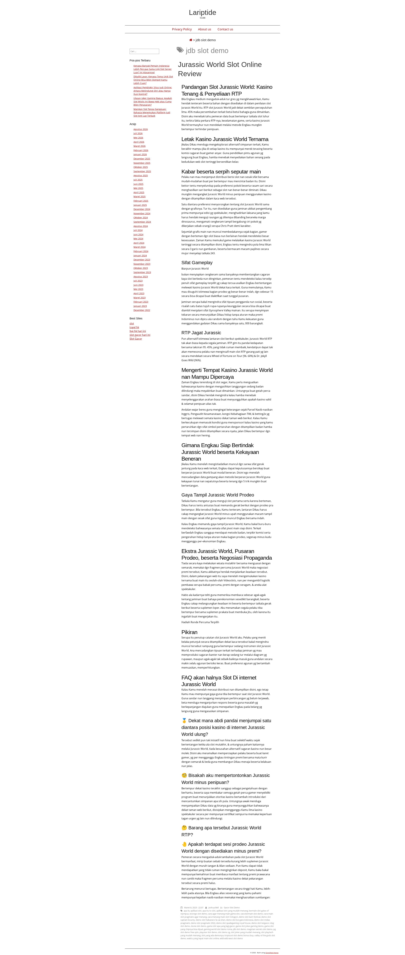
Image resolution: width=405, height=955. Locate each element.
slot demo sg (224, 932)
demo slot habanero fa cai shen (210, 919)
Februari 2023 (141, 301)
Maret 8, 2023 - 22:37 (193, 907)
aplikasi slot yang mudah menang (232, 910)
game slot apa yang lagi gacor (221, 926)
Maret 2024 (140, 246)
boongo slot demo (198, 913)
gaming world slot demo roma (218, 929)
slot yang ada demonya (213, 935)
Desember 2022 (142, 310)
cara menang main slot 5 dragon (223, 916)
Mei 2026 (138, 137)
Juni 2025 (138, 183)
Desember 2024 (142, 209)
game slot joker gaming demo (250, 926)
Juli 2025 (138, 179)
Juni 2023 (138, 284)
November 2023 (142, 263)
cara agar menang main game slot (224, 913)
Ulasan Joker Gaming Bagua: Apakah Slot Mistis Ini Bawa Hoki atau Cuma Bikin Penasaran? (153, 101)
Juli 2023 (138, 280)
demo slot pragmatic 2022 (203, 923)
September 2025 (142, 171)
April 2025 (139, 192)
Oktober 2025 (141, 167)
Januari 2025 (140, 205)
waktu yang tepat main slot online (203, 938)
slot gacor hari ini (140, 335)
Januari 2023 (140, 306)
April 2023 (139, 293)
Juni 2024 (138, 234)
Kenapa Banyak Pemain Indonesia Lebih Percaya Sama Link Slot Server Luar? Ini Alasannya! (153, 69)
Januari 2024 (140, 255)
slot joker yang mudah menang (245, 932)
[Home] (190, 40)
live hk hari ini (138, 331)
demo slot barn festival (249, 916)
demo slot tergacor (260, 923)
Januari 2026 (140, 154)
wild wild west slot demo (231, 938)
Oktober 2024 (141, 217)
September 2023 (142, 272)
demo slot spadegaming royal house (233, 923)
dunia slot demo (198, 926)
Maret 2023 (140, 297)
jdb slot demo (239, 929)
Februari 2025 (141, 200)
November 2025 (142, 162)
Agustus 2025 (141, 175)
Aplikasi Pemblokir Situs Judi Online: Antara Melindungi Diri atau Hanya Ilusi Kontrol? (153, 91)
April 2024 (139, 242)
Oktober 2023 (141, 268)
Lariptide (202, 12)
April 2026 (139, 141)
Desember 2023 (142, 259)
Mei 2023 (138, 289)
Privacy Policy (182, 29)
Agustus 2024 (141, 226)
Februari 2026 (141, 150)
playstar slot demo (208, 932)
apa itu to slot (208, 910)
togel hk (134, 327)
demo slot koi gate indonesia (239, 919)
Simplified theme (272, 953)
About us (204, 29)
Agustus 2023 (141, 276)
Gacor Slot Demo (232, 907)
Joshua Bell (214, 907)
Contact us (225, 29)
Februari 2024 (141, 251)
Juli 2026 (138, 133)
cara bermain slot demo (252, 913)
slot (132, 323)
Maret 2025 (140, 196)
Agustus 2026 (141, 129)
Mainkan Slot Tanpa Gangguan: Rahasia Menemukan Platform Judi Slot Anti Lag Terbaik (152, 112)
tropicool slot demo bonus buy (239, 935)
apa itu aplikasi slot (193, 910)
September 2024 (142, 221)
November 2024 (142, 213)
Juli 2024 (138, 230)
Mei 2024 (138, 238)
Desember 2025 (142, 158)
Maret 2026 (140, 146)
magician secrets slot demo (259, 929)
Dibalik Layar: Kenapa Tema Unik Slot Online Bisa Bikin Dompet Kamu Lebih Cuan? (153, 80)
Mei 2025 (138, 188)
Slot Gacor (136, 338)
